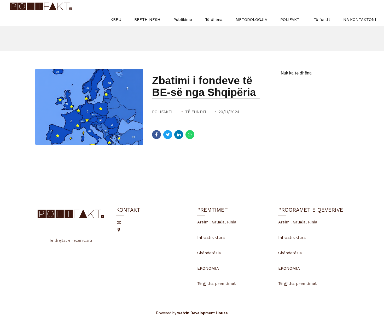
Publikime (182, 19)
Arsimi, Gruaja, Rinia (216, 222)
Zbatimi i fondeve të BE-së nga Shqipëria (204, 86)
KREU (115, 19)
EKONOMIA (208, 268)
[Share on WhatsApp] (189, 134)
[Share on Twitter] (167, 134)
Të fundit (322, 19)
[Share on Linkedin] (178, 134)
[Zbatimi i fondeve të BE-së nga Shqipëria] (89, 107)
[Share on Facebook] (156, 134)
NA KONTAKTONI (359, 19)
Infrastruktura (211, 237)
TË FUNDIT (196, 111)
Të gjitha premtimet (216, 283)
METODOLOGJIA (251, 19)
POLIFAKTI (290, 19)
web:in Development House (202, 313)
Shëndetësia (209, 253)
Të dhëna (214, 19)
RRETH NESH (147, 19)
